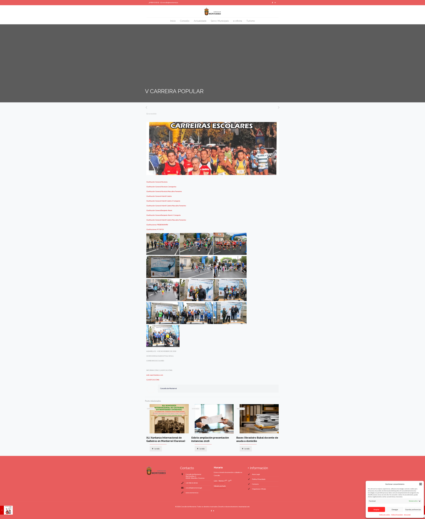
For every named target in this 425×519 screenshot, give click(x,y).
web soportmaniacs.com (154, 375)
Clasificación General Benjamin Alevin (159, 210)
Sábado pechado (220, 486)
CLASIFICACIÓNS (152, 380)
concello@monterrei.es (170, 2)
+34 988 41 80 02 (192, 483)
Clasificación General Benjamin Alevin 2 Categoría (163, 215)
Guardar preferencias (413, 509)
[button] (420, 484)
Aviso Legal (407, 514)
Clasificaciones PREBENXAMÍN (157, 225)
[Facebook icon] (272, 3)
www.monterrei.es (192, 493)
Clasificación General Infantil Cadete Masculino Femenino (166, 206)
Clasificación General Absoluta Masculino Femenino (164, 191)
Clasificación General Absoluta (156, 182)
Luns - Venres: (219, 481)
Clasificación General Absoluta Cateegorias (161, 187)
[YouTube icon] (275, 3)
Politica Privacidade (397, 514)
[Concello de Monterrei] (212, 11)
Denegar (395, 509)
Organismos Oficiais (259, 489)
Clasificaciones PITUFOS (155, 229)
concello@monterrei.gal (194, 488)
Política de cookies (384, 514)
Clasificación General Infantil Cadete (159, 196)
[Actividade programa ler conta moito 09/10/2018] (6, 510)
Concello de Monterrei (168, 388)
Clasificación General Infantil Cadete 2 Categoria (163, 201)
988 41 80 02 (154, 2)
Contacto (255, 484)
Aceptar (376, 509)
